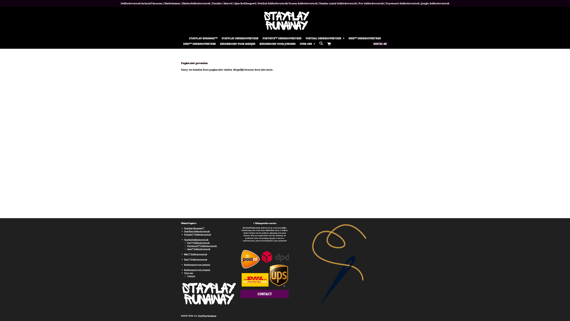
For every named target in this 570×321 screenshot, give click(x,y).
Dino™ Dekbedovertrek (195, 259)
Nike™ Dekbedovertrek (195, 254)
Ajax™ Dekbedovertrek (198, 249)
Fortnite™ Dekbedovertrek (197, 234)
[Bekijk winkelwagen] (329, 44)
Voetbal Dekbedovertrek (196, 239)
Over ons (188, 273)
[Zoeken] (321, 43)
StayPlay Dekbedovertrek (197, 231)
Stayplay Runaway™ (194, 228)
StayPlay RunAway (207, 315)
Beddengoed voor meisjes (197, 264)
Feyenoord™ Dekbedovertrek (202, 246)
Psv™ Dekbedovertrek (198, 242)
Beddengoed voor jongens (197, 270)
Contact (191, 276)
